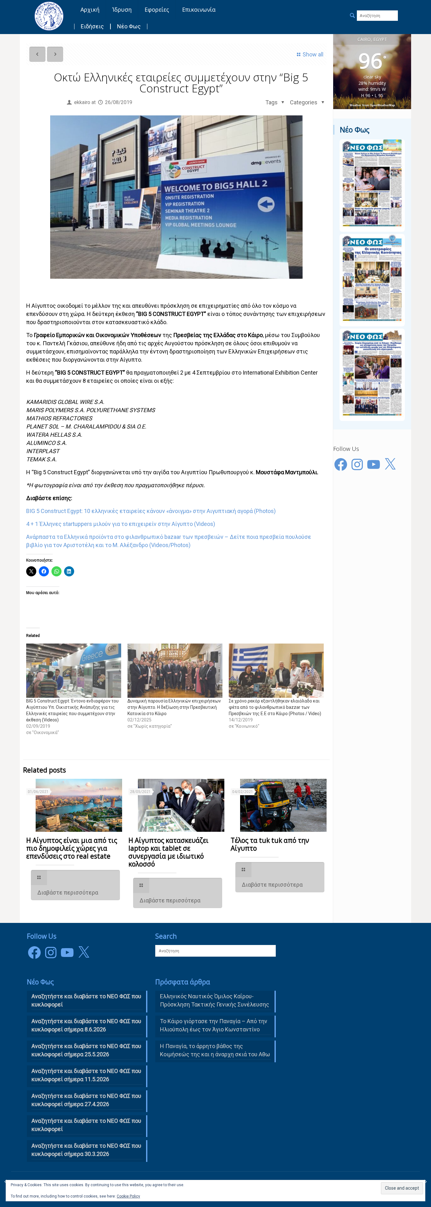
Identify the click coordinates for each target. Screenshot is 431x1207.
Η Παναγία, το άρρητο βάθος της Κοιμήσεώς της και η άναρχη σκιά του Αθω (215, 1050)
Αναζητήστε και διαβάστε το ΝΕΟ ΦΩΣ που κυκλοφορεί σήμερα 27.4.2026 (86, 1100)
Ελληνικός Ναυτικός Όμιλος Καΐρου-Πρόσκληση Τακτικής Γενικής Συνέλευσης (214, 1000)
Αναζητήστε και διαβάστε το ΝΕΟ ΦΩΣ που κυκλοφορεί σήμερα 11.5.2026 (86, 1075)
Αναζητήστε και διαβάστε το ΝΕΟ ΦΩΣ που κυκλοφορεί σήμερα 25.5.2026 (86, 1050)
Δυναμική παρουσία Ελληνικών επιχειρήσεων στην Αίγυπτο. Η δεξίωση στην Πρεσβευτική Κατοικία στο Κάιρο (174, 707)
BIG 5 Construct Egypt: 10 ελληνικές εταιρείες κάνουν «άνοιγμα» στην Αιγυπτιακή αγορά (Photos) (151, 511)
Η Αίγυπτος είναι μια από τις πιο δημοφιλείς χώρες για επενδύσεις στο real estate (71, 848)
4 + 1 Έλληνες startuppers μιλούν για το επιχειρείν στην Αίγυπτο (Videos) (120, 524)
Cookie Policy (128, 1196)
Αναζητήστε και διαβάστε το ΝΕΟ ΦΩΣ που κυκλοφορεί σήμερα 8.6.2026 (86, 1025)
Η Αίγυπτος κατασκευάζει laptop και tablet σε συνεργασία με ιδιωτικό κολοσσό (168, 852)
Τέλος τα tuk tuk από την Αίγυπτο (270, 844)
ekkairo (82, 102)
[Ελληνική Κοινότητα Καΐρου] (49, 16)
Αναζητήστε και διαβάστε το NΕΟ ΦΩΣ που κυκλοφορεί (86, 1000)
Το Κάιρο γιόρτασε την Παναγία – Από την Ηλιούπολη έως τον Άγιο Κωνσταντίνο (213, 1025)
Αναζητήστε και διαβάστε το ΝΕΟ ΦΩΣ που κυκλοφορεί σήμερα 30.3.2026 (86, 1149)
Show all (313, 54)
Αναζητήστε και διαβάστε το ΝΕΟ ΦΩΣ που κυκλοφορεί (86, 1124)
